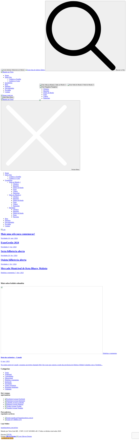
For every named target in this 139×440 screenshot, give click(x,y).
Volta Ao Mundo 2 (15, 195)
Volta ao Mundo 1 (15, 182)
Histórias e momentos (110, 353)
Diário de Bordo (48, 93)
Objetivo (46, 89)
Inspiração (8, 382)
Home (7, 75)
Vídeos (45, 96)
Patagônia (12, 208)
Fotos (45, 94)
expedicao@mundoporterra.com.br (21, 418)
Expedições (8, 83)
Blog (6, 84)
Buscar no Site (120, 70)
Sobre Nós (8, 77)
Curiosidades (9, 376)
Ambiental (8, 374)
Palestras (7, 86)
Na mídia (8, 90)
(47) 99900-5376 (16, 420)
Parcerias (16, 217)
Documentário (9, 88)
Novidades (8, 383)
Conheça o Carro (14, 81)
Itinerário (46, 91)
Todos (7, 373)
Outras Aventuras (10, 385)
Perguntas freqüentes (11, 387)
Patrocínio (46, 98)
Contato (7, 92)
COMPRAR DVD (7, 438)
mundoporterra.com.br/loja (9, 428)
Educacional (9, 378)
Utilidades (8, 389)
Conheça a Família (15, 79)
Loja (11, 95)
